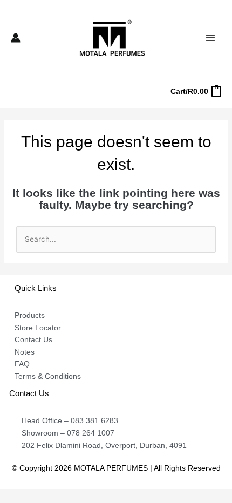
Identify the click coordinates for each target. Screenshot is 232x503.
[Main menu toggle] (210, 37)
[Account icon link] (16, 38)
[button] (14, 92)
